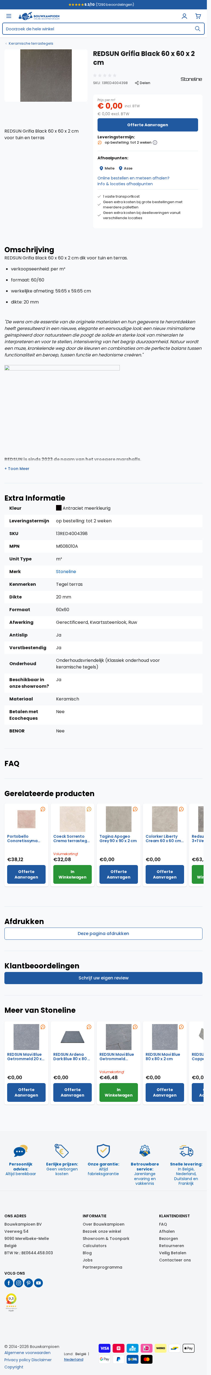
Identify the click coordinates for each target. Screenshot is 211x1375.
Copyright (13, 1367)
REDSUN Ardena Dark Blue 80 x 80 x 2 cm (71, 1056)
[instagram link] (18, 1283)
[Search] (197, 28)
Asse (128, 168)
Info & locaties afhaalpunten (125, 184)
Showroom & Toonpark (106, 1238)
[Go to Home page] (39, 16)
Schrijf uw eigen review (104, 978)
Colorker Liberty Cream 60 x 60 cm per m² (163, 838)
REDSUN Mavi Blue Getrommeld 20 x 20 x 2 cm (24, 1056)
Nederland (73, 1359)
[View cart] (198, 16)
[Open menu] (8, 16)
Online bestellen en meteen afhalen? (134, 178)
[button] (105, 75)
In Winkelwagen (72, 874)
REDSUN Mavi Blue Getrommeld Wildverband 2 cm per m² (117, 1056)
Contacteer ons (175, 1260)
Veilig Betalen (172, 1253)
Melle (110, 168)
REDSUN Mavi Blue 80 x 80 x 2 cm (163, 1056)
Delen (145, 83)
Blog (87, 1253)
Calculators (95, 1245)
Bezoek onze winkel (102, 1231)
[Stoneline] (191, 79)
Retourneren (171, 1245)
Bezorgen (168, 1238)
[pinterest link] (28, 1283)
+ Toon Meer (16, 468)
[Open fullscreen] (46, 75)
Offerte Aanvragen (147, 125)
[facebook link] (8, 1283)
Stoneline (66, 571)
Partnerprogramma (102, 1267)
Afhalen (167, 1231)
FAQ (163, 1224)
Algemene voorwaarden (27, 1352)
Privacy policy (17, 1360)
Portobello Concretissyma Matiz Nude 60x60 (25, 838)
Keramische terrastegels (31, 43)
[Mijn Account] (184, 16)
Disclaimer (42, 1360)
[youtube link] (38, 1283)
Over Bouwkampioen (103, 1224)
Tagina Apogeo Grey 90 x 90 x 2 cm (118, 838)
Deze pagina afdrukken (103, 933)
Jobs (88, 1260)
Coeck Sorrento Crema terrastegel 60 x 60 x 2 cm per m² (71, 838)
